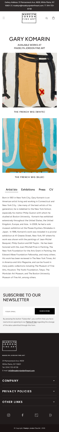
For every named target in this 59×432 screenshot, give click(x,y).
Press (42, 189)
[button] (3, 18)
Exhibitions (28, 189)
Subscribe (45, 311)
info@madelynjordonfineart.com (21, 370)
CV (51, 189)
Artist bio (11, 189)
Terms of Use (31, 322)
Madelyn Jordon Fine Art (31, 428)
